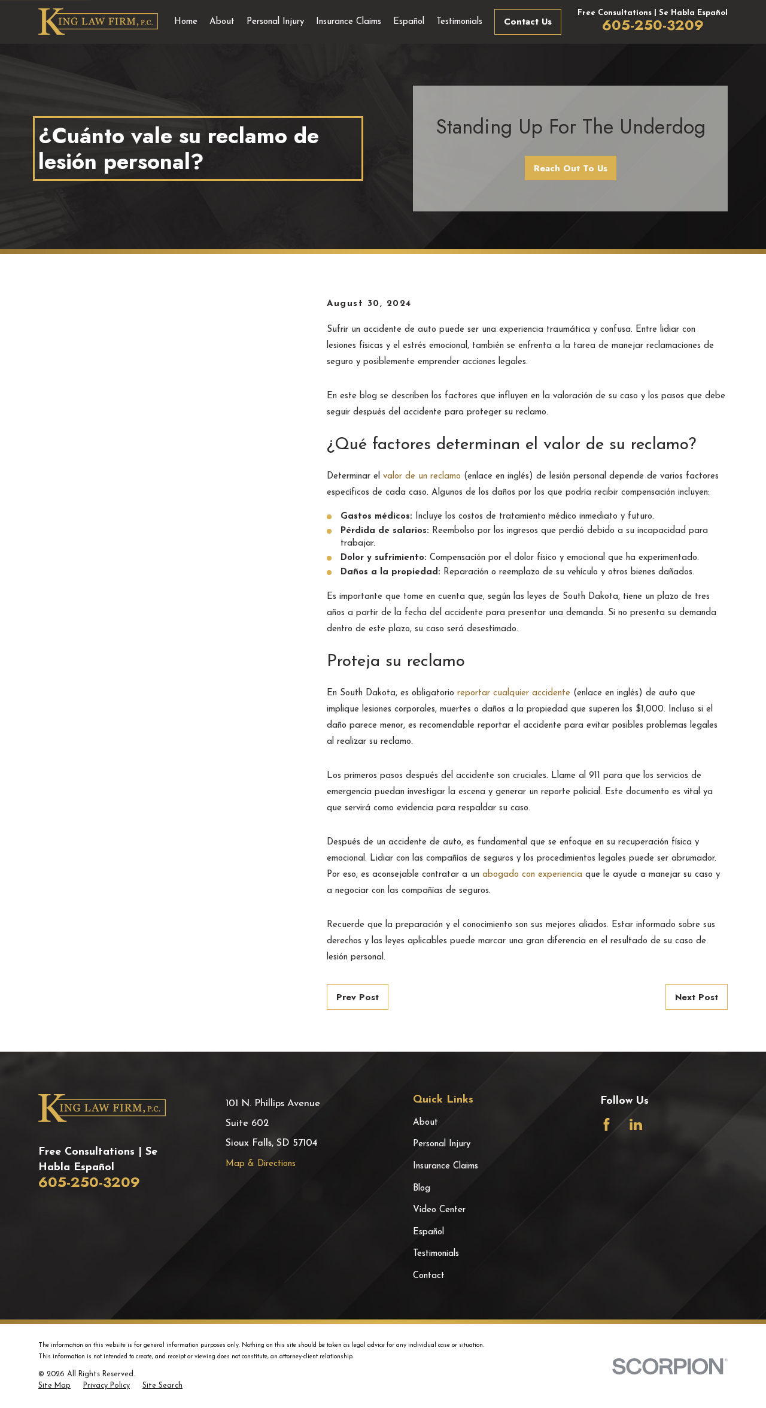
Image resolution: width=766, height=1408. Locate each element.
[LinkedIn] (636, 1124)
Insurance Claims (445, 1166)
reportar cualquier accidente (513, 693)
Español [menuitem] (408, 21)
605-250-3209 (653, 25)
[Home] (98, 21)
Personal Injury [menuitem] (275, 21)
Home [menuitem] (185, 21)
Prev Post (357, 997)
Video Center (439, 1210)
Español (428, 1232)
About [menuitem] (222, 21)
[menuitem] (54, 1386)
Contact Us (528, 21)
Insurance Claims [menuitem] (348, 21)
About (425, 1122)
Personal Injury (441, 1144)
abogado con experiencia (532, 874)
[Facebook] (606, 1124)
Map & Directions (261, 1163)
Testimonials (436, 1253)
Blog (421, 1188)
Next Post (696, 997)
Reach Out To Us (570, 168)
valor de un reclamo (422, 476)
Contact (429, 1275)
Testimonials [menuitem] (459, 21)
